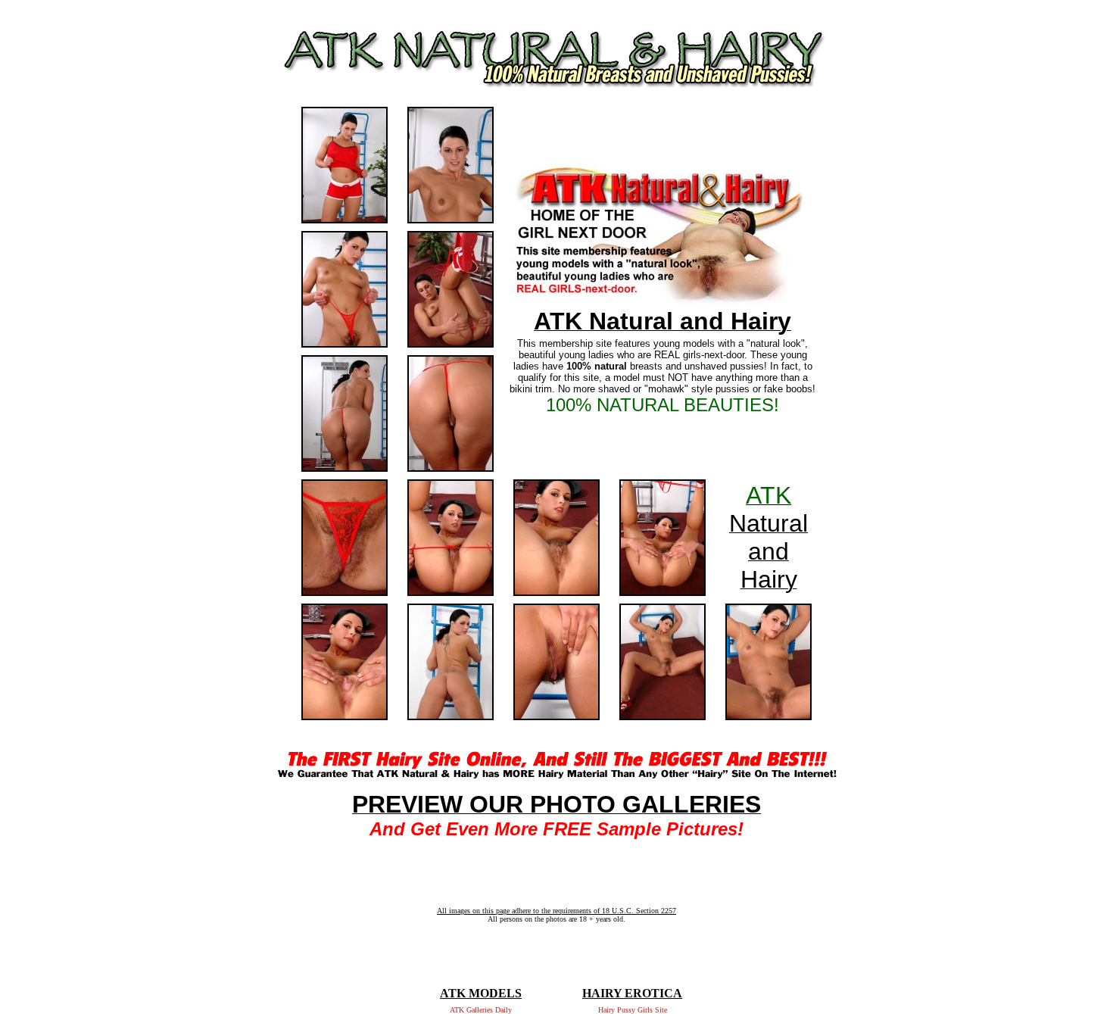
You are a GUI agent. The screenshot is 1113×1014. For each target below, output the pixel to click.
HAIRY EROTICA (632, 993)
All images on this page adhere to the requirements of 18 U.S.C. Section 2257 (556, 910)
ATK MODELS (481, 993)
